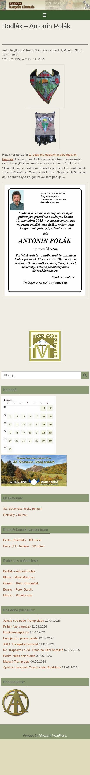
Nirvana (43, 735)
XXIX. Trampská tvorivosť (20, 644)
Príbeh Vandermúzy (17, 626)
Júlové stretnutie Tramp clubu (23, 620)
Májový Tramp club (16, 661)
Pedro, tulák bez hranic (19, 656)
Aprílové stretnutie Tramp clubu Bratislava (32, 667)
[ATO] (16, 717)
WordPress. (59, 735)
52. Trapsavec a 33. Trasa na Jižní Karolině (33, 650)
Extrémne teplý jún (16, 632)
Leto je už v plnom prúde (20, 638)
